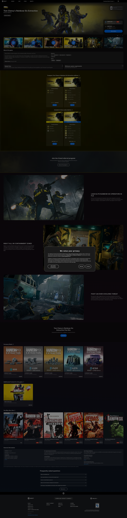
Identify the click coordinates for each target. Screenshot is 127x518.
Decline (81, 266)
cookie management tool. (66, 256)
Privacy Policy (69, 254)
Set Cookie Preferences (53, 266)
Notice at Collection (77, 254)
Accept (88, 266)
